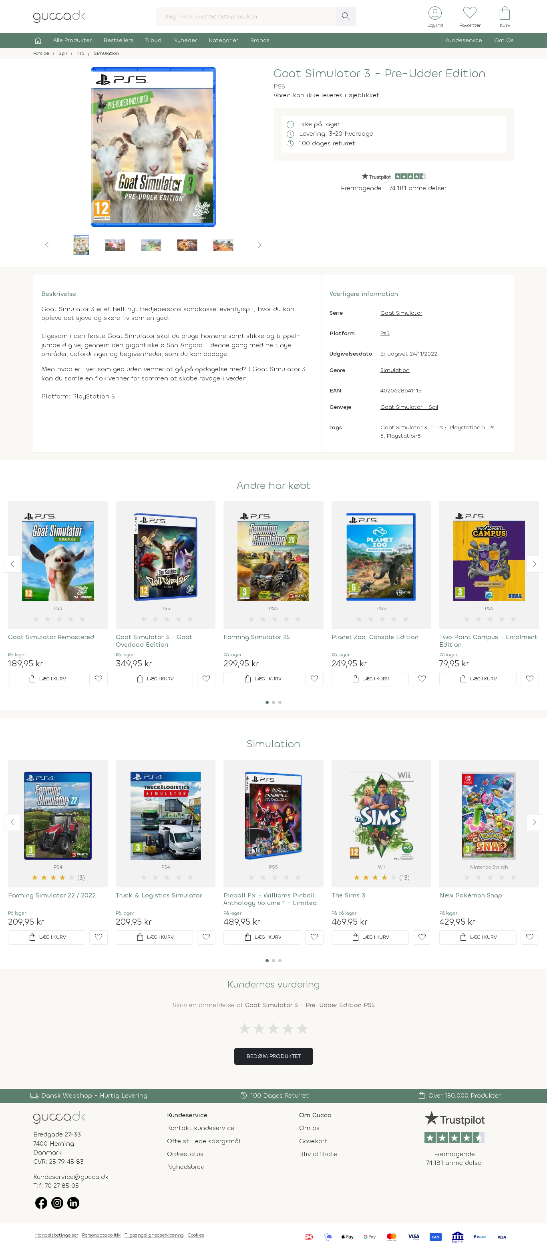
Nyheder (185, 40)
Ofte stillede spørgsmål (204, 1141)
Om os (309, 1128)
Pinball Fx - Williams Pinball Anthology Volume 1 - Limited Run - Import (270, 899)
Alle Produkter (72, 40)
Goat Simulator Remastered (51, 637)
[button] (46, 245)
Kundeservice (463, 40)
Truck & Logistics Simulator (159, 895)
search (346, 16)
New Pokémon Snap (470, 895)
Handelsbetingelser (56, 1235)
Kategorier (223, 40)
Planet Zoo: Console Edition (375, 637)
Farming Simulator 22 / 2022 (52, 895)
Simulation (395, 370)
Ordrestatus (185, 1154)
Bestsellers (118, 40)
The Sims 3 (348, 895)
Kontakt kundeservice (200, 1128)
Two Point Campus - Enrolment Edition (488, 640)
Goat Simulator (401, 313)
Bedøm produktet (274, 1056)
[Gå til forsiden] (59, 1116)
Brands (259, 40)
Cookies (196, 1235)
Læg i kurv (47, 679)
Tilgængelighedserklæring (154, 1235)
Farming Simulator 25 (256, 637)
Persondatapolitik (101, 1235)
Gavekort (313, 1141)
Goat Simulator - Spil (409, 407)
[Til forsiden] (59, 16)
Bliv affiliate (318, 1154)
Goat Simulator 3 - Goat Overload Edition (154, 640)
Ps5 (385, 333)
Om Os (504, 40)
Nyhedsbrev (185, 1167)
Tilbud (153, 40)
